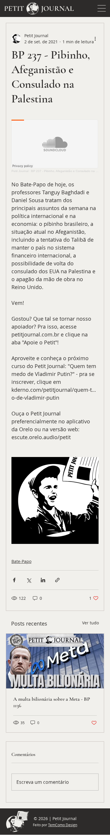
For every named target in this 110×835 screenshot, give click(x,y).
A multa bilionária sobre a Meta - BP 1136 (51, 702)
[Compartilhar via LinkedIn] (43, 580)
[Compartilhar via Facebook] (14, 580)
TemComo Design (62, 824)
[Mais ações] (95, 38)
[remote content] (55, 146)
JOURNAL (57, 8)
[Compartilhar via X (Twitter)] (28, 580)
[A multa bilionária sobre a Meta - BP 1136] (55, 661)
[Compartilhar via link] (57, 580)
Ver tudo (90, 623)
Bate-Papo (21, 561)
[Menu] (101, 8)
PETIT (14, 8)
